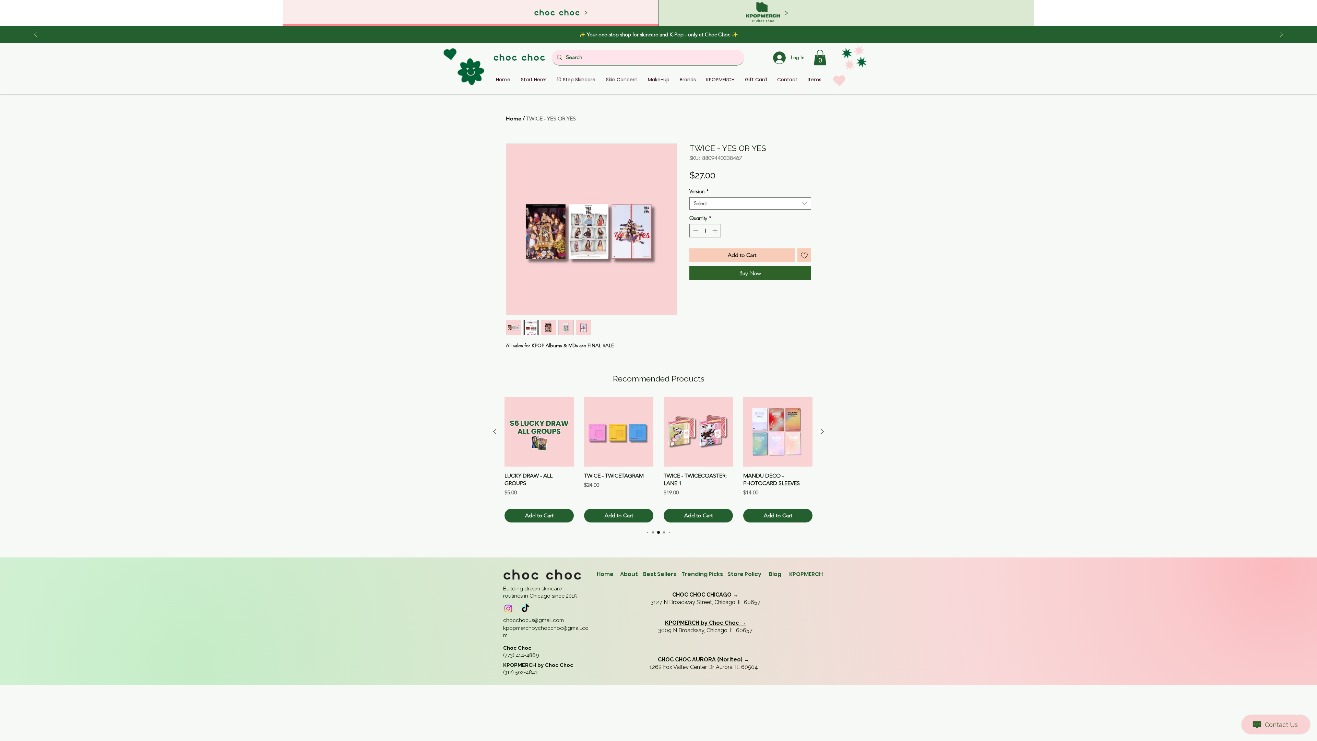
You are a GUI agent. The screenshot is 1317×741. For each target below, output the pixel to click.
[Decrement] (695, 230)
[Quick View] (539, 432)
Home (513, 118)
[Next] (1281, 35)
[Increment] (715, 230)
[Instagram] (508, 608)
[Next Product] (822, 431)
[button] (820, 57)
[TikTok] (525, 608)
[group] (658, 460)
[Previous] (35, 35)
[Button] (846, 13)
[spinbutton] (705, 230)
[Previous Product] (494, 431)
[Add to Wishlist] (804, 255)
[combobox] (750, 203)
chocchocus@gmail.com (533, 620)
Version (699, 191)
